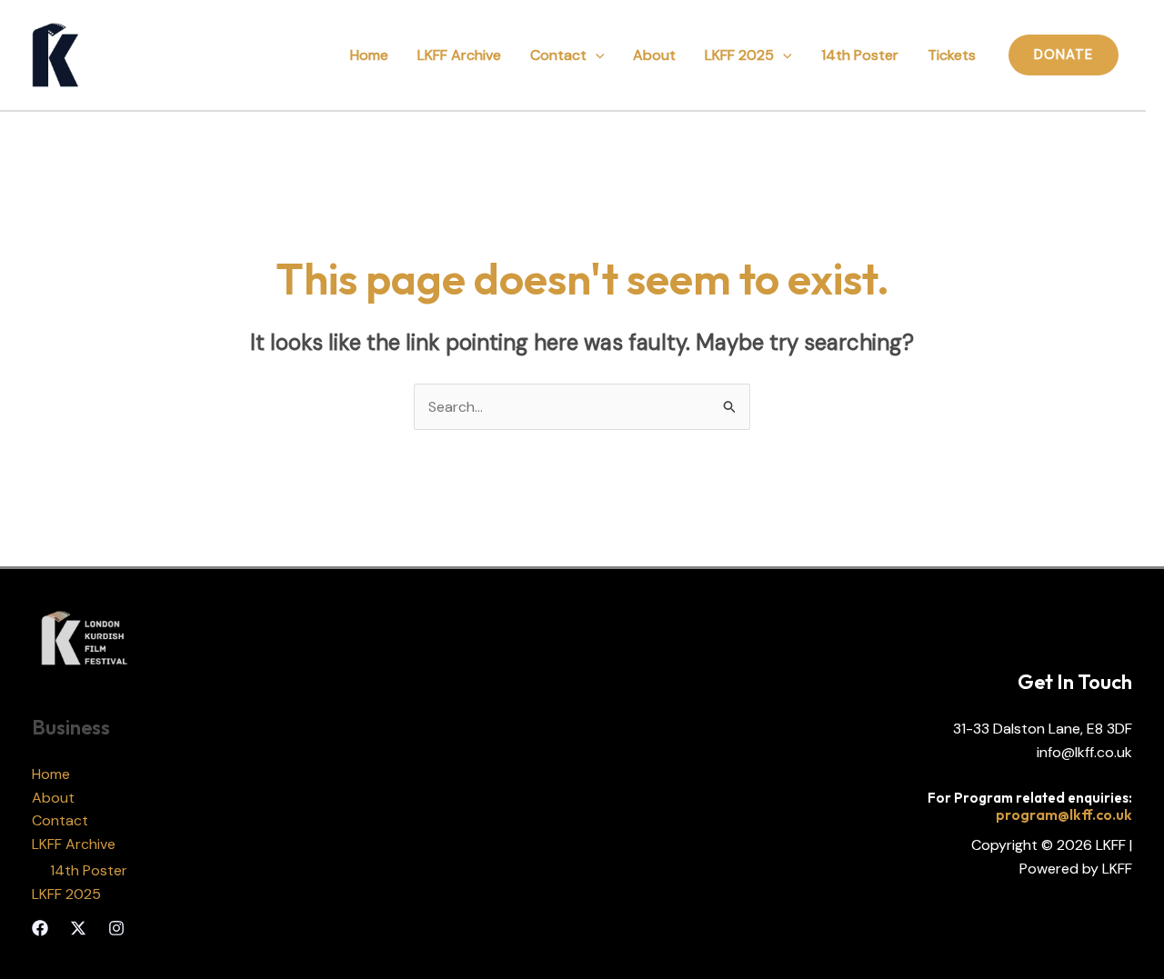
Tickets (952, 55)
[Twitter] (78, 928)
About (654, 55)
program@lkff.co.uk (1064, 814)
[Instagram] (116, 928)
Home (369, 55)
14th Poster (859, 55)
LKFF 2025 (739, 55)
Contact (558, 55)
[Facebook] (40, 928)
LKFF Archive (459, 55)
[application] (596, 55)
